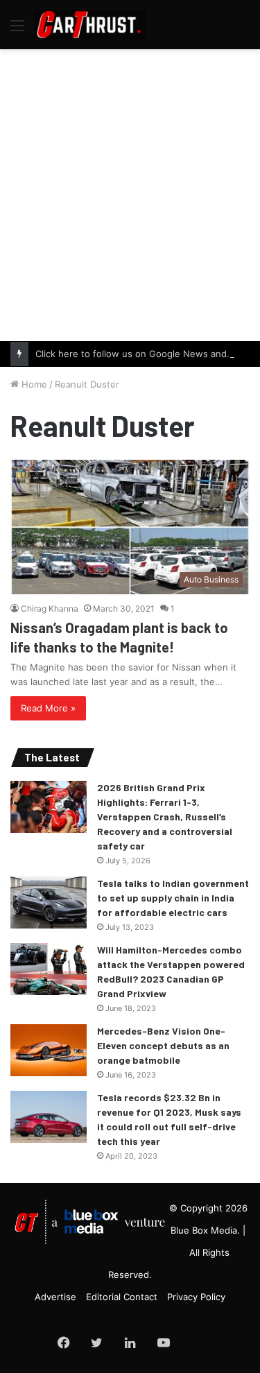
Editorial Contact (121, 1296)
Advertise (55, 1296)
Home (33, 384)
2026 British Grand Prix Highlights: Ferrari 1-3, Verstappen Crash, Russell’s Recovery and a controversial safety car (164, 817)
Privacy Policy (196, 1296)
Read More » (48, 708)
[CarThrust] (90, 25)
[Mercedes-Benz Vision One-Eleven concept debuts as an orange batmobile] (48, 1050)
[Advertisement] (130, 193)
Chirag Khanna (49, 608)
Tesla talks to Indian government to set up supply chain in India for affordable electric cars (173, 897)
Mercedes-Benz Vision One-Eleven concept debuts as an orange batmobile (163, 1045)
